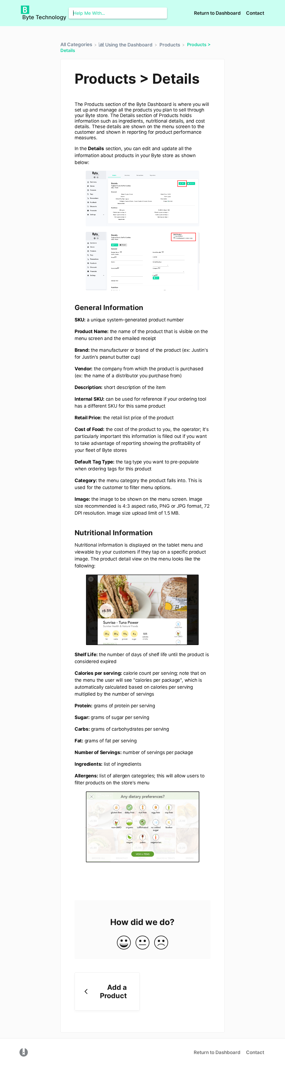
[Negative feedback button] (161, 943)
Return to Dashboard (218, 13)
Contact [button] (255, 13)
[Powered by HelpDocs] (23, 1052)
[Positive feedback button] (123, 943)
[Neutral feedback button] (142, 943)
